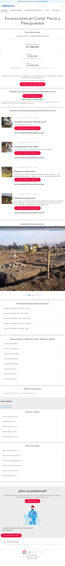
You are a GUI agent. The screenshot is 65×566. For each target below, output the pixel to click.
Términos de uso (32, 555)
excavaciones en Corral (10, 393)
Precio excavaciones (6, 407)
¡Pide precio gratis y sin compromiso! (27, 128)
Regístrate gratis (32, 501)
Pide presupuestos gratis (11, 535)
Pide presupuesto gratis (32, 96)
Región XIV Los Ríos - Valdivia (33, 10)
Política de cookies (32, 558)
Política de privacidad (32, 556)
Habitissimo (4, 10)
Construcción (56, 10)
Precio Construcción (6, 405)
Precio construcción (16, 10)
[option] (32, 258)
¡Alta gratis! (44, 1)
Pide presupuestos (32, 563)
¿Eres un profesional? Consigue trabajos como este (29, 132)
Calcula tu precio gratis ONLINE (32, 84)
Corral (47, 10)
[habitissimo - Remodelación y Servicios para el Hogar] (8, 5)
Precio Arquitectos (8, 546)
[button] (26, 295)
